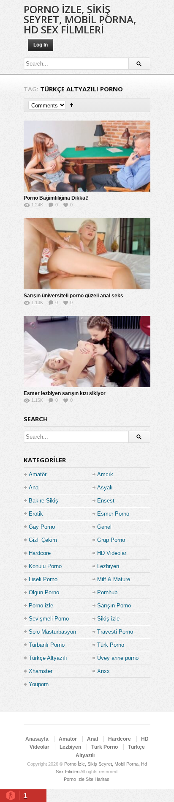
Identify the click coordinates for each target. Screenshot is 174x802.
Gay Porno (42, 527)
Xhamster (40, 671)
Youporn (39, 684)
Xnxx (103, 671)
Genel (104, 527)
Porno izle (41, 605)
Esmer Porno (113, 514)
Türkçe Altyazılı (48, 658)
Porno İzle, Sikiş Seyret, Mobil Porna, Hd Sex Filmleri (80, 19)
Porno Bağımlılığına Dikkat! (56, 198)
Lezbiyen (108, 566)
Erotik (36, 514)
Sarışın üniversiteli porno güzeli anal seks (73, 296)
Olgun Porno (44, 592)
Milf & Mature (113, 579)
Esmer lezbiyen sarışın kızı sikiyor (65, 393)
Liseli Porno (43, 579)
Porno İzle (74, 779)
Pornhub (107, 592)
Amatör (37, 474)
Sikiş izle (108, 618)
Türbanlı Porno (47, 645)
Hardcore (40, 553)
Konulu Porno (45, 566)
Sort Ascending (71, 105)
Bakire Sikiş (43, 500)
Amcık (105, 474)
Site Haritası (98, 779)
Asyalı (105, 487)
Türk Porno (110, 645)
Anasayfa (37, 739)
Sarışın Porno (114, 605)
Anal (34, 487)
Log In (40, 45)
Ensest (105, 500)
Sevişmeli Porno (49, 618)
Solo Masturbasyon (52, 632)
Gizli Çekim (43, 540)
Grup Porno (111, 540)
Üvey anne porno (118, 658)
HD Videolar (111, 553)
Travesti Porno (115, 632)
